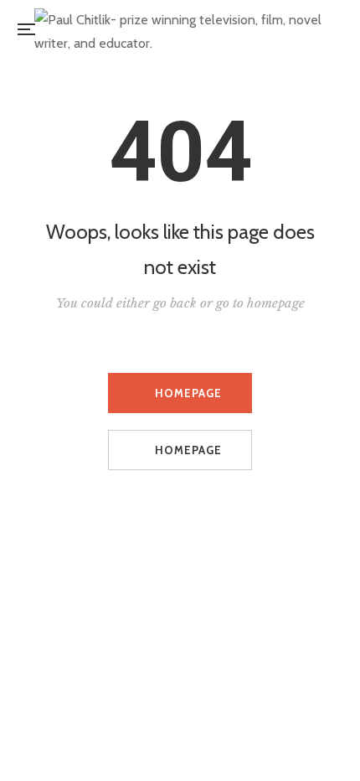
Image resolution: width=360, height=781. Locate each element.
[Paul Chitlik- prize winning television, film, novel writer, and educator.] (185, 29)
